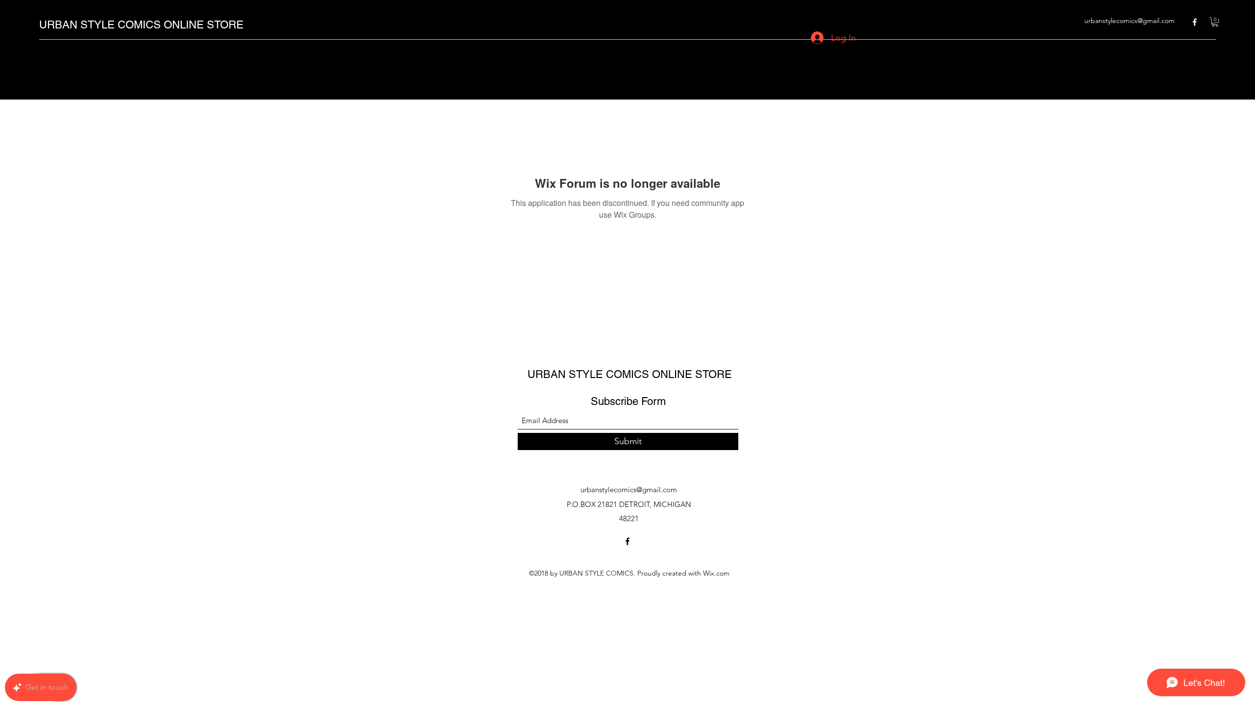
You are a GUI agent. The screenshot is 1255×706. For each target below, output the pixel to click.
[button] (1215, 21)
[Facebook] (1195, 22)
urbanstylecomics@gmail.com (1129, 20)
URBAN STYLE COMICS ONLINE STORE (141, 25)
